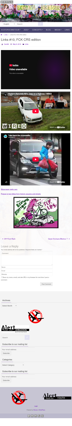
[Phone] (9, 1)
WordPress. (42, 409)
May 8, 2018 (17, 44)
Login (36, 406)
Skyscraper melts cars (9, 189)
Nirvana (35, 409)
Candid (6, 44)
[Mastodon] (1, 1)
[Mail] (6, 1)
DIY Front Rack (9, 238)
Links (6, 35)
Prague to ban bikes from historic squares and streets (21, 193)
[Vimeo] (4, 1)
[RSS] (11, 1)
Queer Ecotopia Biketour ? (58, 238)
